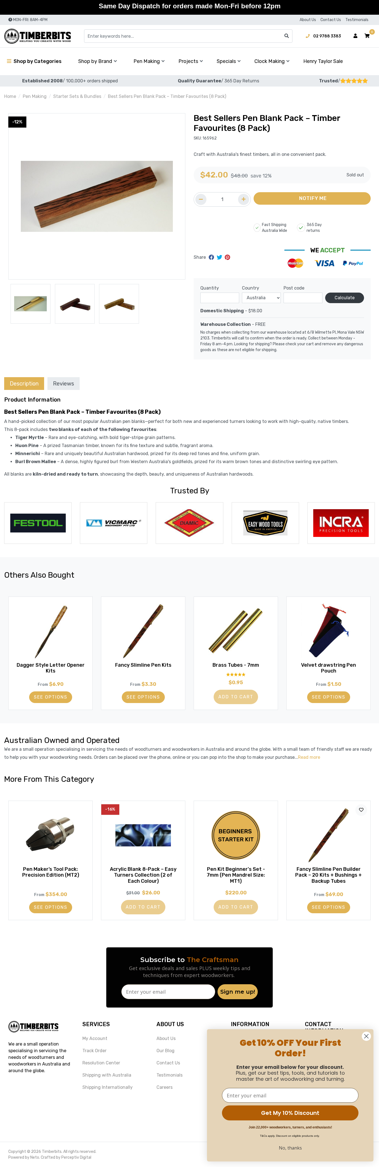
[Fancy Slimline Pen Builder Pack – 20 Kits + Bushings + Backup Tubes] (328, 835)
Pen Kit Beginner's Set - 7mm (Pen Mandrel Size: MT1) (236, 875)
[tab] (24, 383)
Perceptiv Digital (76, 1157)
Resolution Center (101, 1062)
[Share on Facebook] (212, 257)
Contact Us (330, 19)
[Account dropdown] (355, 36)
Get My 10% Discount (290, 1113)
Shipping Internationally (107, 1087)
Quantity (209, 288)
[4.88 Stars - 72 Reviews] (235, 674)
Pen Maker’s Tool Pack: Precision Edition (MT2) (50, 872)
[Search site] (286, 36)
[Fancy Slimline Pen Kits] (143, 631)
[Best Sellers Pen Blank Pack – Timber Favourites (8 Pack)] (96, 196)
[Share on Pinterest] (227, 257)
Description (24, 383)
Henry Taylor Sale (323, 61)
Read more (309, 757)
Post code (294, 288)
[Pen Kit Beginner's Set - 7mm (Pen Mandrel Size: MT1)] (236, 835)
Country (250, 288)
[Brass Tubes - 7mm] (236, 631)
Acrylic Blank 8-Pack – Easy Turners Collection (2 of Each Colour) (143, 875)
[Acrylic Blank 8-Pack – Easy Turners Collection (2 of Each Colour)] (143, 835)
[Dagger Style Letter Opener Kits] (50, 631)
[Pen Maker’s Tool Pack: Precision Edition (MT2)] (50, 835)
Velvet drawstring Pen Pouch (328, 668)
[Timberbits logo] (37, 36)
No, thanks (290, 1148)
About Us (308, 19)
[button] (367, 36)
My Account (94, 1038)
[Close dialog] (366, 1036)
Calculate (345, 297)
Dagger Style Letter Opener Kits (51, 668)
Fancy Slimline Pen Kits (143, 665)
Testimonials (356, 19)
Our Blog (165, 1050)
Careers (164, 1087)
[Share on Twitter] (220, 257)
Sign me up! (237, 991)
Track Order (94, 1050)
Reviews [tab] (63, 383)
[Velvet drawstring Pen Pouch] (328, 631)
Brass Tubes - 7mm (236, 665)
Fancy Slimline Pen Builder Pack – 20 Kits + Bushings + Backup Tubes (328, 875)
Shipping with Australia (106, 1075)
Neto (34, 1157)
